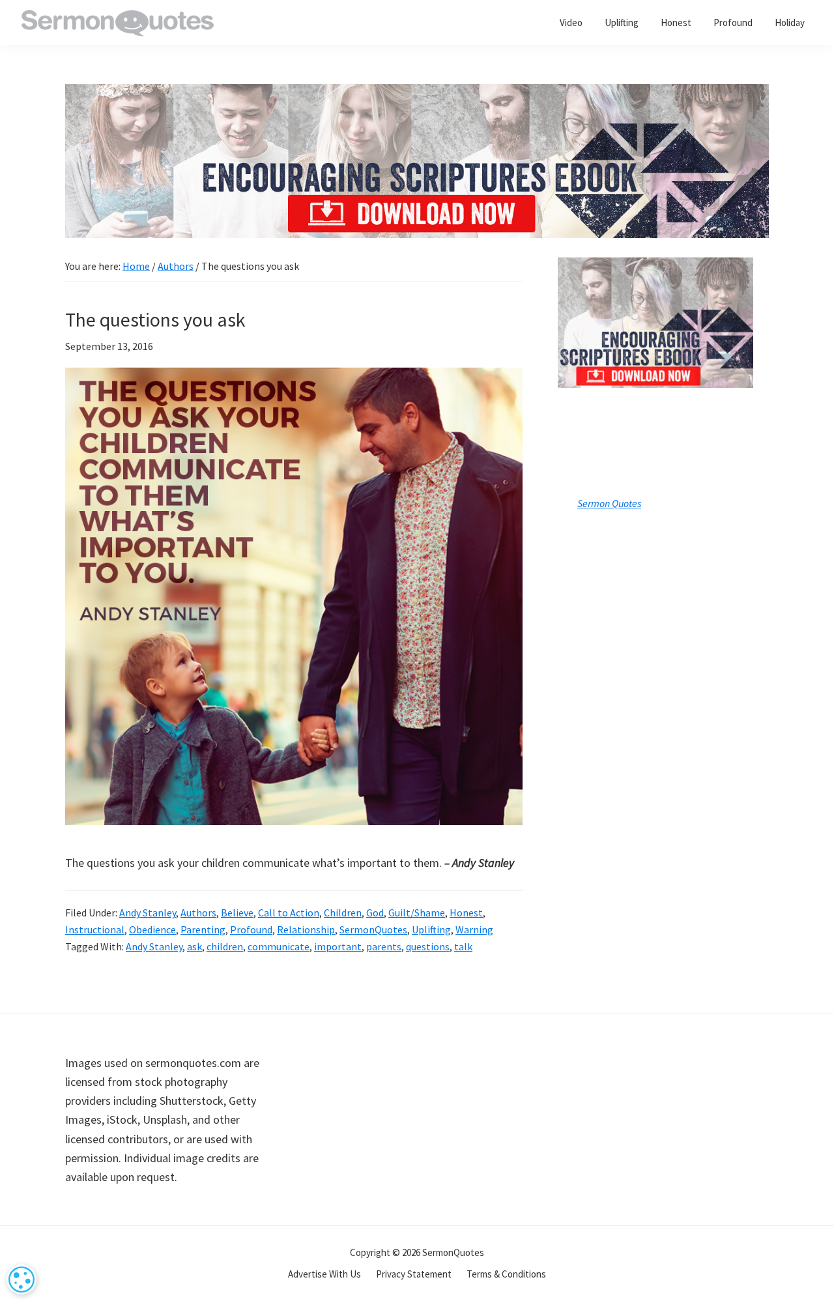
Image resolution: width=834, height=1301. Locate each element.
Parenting (202, 929)
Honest (466, 912)
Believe (237, 912)
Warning (474, 929)
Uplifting (431, 929)
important (338, 946)
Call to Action (288, 912)
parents (383, 946)
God (375, 912)
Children (343, 912)
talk (463, 946)
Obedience (152, 929)
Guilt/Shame (416, 912)
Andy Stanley (147, 912)
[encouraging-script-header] (417, 93)
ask (194, 946)
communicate (278, 946)
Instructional (94, 929)
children (225, 946)
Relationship (306, 929)
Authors (198, 912)
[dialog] (21, 1279)
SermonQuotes (373, 929)
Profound (251, 929)
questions (428, 946)
